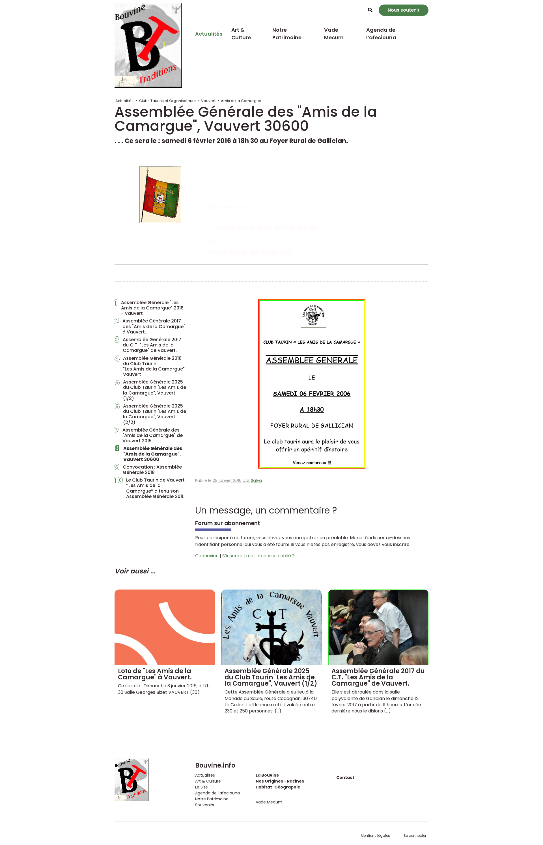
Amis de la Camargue (241, 100)
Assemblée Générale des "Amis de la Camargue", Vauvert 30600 (148, 454)
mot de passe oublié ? (270, 555)
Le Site (201, 787)
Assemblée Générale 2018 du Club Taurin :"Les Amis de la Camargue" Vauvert (150, 366)
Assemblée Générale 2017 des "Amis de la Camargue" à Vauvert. (150, 326)
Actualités (208, 33)
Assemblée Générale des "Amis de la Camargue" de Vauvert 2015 (149, 435)
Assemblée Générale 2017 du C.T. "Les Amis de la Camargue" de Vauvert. (148, 345)
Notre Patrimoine (286, 33)
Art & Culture (241, 33)
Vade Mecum (334, 33)
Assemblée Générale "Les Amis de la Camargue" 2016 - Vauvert (149, 308)
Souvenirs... (206, 805)
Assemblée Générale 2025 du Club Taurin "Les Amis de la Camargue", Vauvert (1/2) (150, 390)
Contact (345, 777)
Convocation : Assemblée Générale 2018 (148, 469)
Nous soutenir (403, 10)
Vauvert (208, 100)
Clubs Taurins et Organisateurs (167, 100)
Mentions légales (375, 835)
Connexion (207, 555)
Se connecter (415, 835)
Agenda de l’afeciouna (381, 33)
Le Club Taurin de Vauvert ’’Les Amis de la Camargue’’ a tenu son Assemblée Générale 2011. (150, 488)
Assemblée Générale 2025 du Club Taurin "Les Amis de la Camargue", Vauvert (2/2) (150, 414)
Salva (256, 480)
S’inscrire (232, 555)
